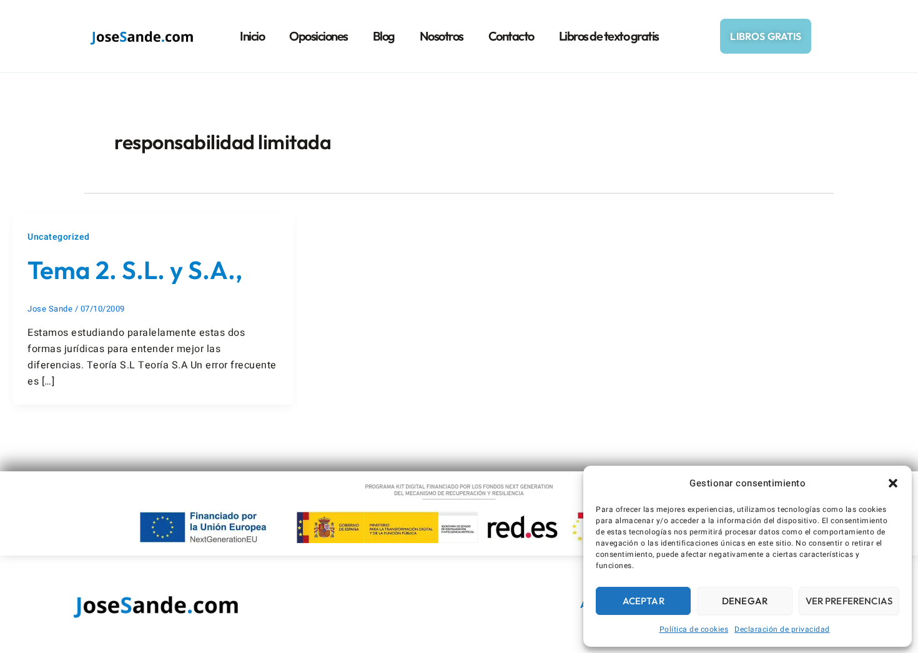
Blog (384, 36)
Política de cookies (694, 629)
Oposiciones (318, 36)
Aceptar (643, 601)
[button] (893, 483)
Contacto (511, 36)
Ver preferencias (849, 601)
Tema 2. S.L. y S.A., (134, 269)
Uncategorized (58, 236)
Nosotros (441, 36)
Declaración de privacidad (782, 629)
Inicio (252, 36)
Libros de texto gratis (609, 36)
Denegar (744, 601)
